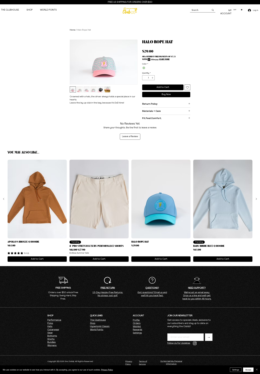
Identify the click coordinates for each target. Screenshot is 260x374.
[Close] (256, 370)
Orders (137, 323)
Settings (137, 333)
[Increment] (152, 77)
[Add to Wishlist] (187, 87)
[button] (237, 9)
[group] (130, 211)
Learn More (164, 59)
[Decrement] (144, 77)
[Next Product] (256, 199)
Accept (248, 369)
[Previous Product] (3, 199)
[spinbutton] (148, 77)
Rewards (137, 330)
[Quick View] (37, 199)
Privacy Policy (107, 369)
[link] (18, 253)
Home (72, 30)
